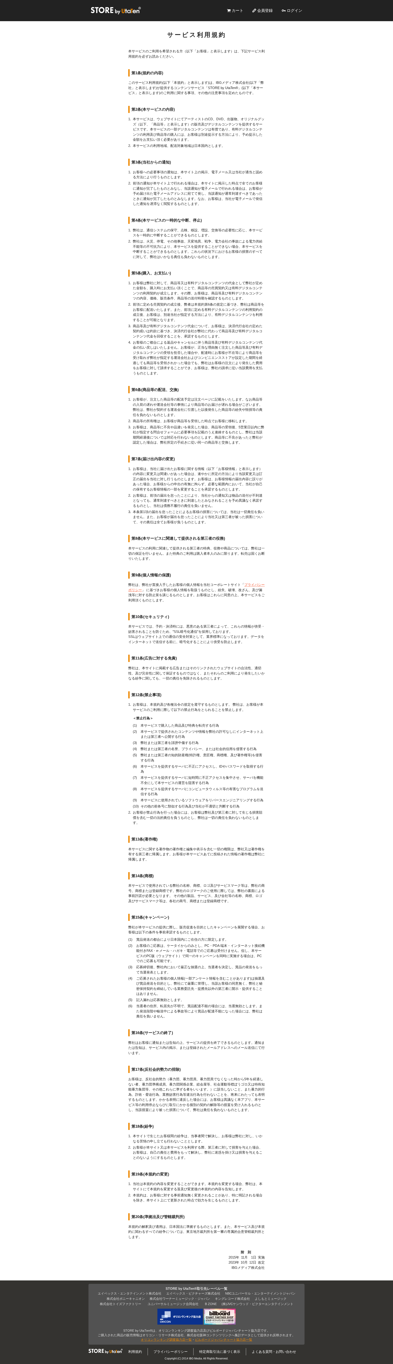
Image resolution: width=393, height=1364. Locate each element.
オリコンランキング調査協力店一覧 (166, 1339)
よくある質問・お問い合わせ (274, 1352)
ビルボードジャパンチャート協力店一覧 (223, 1339)
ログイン (294, 10)
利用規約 (135, 1352)
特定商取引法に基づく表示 (219, 1352)
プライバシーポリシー (171, 1352)
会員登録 (265, 10)
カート (237, 10)
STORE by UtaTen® (116, 10)
